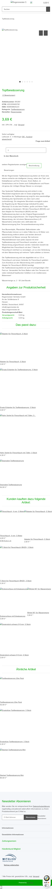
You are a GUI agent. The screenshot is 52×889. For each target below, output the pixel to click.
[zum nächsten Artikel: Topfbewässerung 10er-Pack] (20, 19)
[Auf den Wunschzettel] (46, 33)
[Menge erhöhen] (48, 150)
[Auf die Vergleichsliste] (41, 33)
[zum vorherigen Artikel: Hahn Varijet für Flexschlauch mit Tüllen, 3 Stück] (16, 19)
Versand (21, 125)
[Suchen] (48, 9)
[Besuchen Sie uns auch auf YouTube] (4, 872)
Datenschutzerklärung (41, 806)
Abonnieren (30, 817)
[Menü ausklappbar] (5, 3)
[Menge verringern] (4, 150)
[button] (37, 2)
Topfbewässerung (18, 109)
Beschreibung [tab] (34, 166)
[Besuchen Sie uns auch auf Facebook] (4, 869)
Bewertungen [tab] (9, 170)
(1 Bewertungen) (8, 95)
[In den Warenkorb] (4, 27)
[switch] (47, 885)
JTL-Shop (30, 883)
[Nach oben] (1, 887)
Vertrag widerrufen (11, 865)
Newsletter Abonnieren (41, 817)
